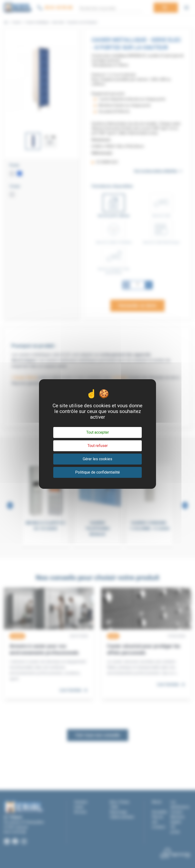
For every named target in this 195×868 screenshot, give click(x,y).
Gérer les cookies (97, 459)
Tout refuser (98, 445)
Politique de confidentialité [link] (97, 472)
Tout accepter (97, 432)
